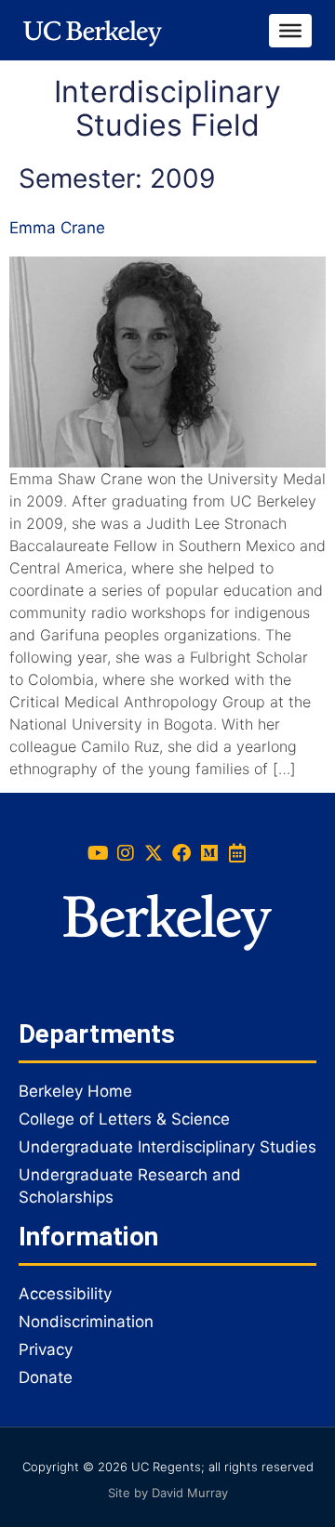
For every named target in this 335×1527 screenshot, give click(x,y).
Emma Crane (57, 227)
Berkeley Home (75, 1091)
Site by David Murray (168, 1492)
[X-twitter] (154, 853)
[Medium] (209, 853)
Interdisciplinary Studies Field (167, 108)
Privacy (46, 1349)
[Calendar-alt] (237, 853)
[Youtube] (98, 853)
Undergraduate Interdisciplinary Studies (167, 1147)
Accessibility (65, 1293)
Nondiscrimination (86, 1321)
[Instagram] (126, 853)
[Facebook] (181, 853)
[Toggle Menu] (290, 29)
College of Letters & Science (124, 1119)
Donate (46, 1377)
